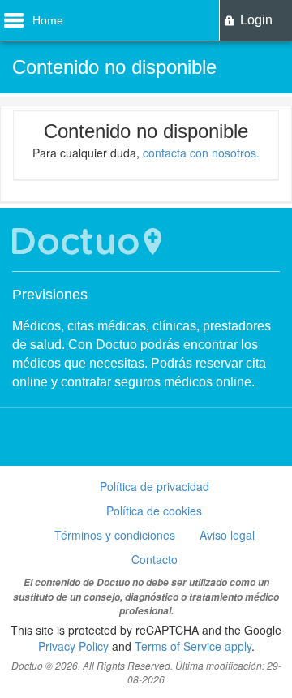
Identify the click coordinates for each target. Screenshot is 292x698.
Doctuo (89, 241)
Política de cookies (154, 510)
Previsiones (50, 295)
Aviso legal (227, 535)
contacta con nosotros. (201, 152)
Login (256, 20)
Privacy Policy (73, 646)
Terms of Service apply (193, 646)
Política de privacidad (154, 486)
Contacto (154, 559)
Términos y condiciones (114, 535)
